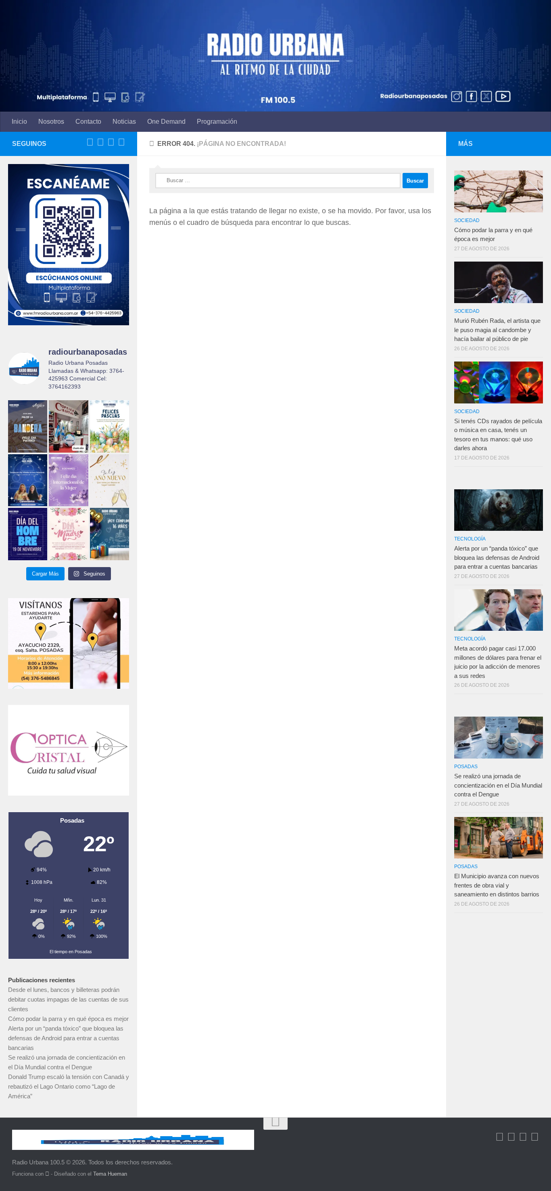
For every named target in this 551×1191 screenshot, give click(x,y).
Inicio (19, 121)
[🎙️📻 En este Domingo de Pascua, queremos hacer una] (109, 426)
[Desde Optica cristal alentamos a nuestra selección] (68, 426)
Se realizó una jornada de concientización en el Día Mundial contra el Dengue (498, 785)
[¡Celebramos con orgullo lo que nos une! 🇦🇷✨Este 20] (27, 426)
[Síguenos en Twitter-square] (100, 142)
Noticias (124, 121)
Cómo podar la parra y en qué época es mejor (68, 1018)
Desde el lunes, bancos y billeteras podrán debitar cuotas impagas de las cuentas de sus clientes (68, 999)
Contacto (88, 121)
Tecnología (470, 539)
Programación (217, 121)
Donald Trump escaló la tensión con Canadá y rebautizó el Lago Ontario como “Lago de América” (68, 1086)
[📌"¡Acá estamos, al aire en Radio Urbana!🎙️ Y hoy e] (68, 534)
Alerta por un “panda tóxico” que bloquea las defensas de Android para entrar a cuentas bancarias (65, 1038)
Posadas (466, 766)
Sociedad (467, 220)
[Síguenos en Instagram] (121, 142)
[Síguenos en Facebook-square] (90, 142)
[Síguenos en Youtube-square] (111, 142)
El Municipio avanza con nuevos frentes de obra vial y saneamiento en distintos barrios (496, 885)
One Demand (166, 121)
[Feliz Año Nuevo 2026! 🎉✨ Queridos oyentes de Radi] (109, 480)
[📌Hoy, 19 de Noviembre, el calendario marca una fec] (27, 534)
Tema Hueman (110, 1174)
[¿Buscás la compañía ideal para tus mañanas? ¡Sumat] (27, 480)
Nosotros (51, 121)
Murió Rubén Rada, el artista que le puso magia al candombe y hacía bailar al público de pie (497, 329)
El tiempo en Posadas (71, 951)
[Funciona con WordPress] (47, 1174)
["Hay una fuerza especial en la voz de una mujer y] (68, 480)
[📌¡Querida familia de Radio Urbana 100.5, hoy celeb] (109, 534)
